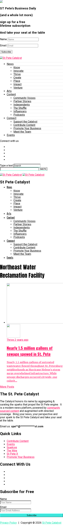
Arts (9, 91)
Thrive (17, 74)
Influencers (20, 111)
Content (11, 94)
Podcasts (19, 114)
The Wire (12, 450)
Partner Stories (22, 101)
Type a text (6, 165)
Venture (18, 87)
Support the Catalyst (25, 121)
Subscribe (6, 52)
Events (11, 135)
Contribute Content (24, 125)
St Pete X (12, 453)
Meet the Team (22, 131)
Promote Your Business (27, 128)
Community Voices (24, 98)
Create (17, 77)
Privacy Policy (8, 522)
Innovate (18, 70)
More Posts (7, 386)
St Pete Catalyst (51, 522)
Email (3, 45)
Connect (11, 118)
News (10, 64)
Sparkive (12, 447)
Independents (21, 104)
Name (3, 39)
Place (16, 81)
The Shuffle (20, 108)
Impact (17, 84)
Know (16, 67)
